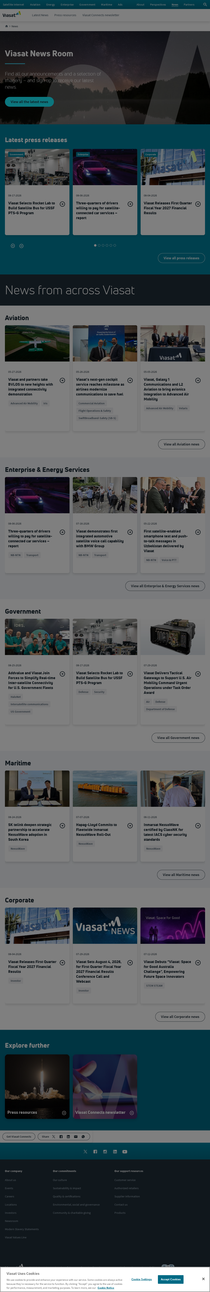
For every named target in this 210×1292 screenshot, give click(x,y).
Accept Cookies (171, 1279)
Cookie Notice (106, 1288)
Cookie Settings (141, 1279)
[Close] (203, 1278)
